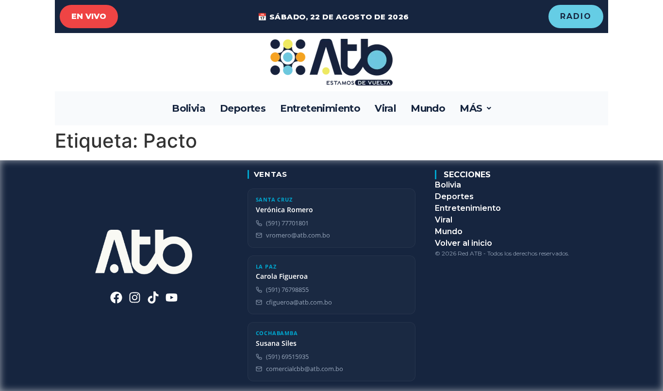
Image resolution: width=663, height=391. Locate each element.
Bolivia (188, 108)
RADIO (576, 16)
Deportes (242, 108)
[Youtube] (171, 297)
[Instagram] (134, 297)
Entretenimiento (320, 108)
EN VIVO (88, 16)
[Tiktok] (153, 297)
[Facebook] (116, 297)
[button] (475, 108)
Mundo (428, 108)
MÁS (471, 108)
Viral (385, 108)
